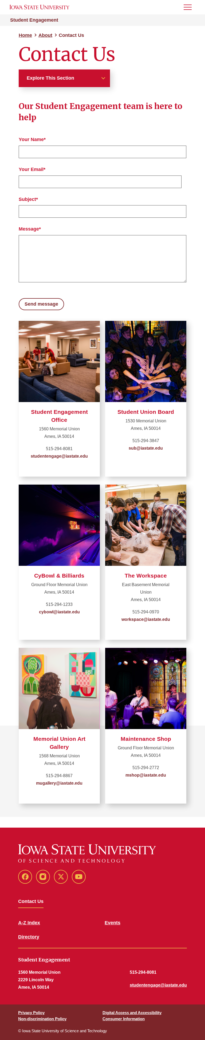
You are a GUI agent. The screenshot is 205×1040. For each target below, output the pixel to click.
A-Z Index (29, 922)
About (45, 35)
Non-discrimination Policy (42, 1018)
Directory (28, 937)
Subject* (28, 199)
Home (25, 35)
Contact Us (31, 901)
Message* (30, 229)
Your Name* (32, 139)
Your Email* (32, 169)
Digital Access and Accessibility (131, 1012)
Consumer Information (123, 1018)
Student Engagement (34, 20)
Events (112, 922)
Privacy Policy (31, 1012)
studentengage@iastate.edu (158, 985)
